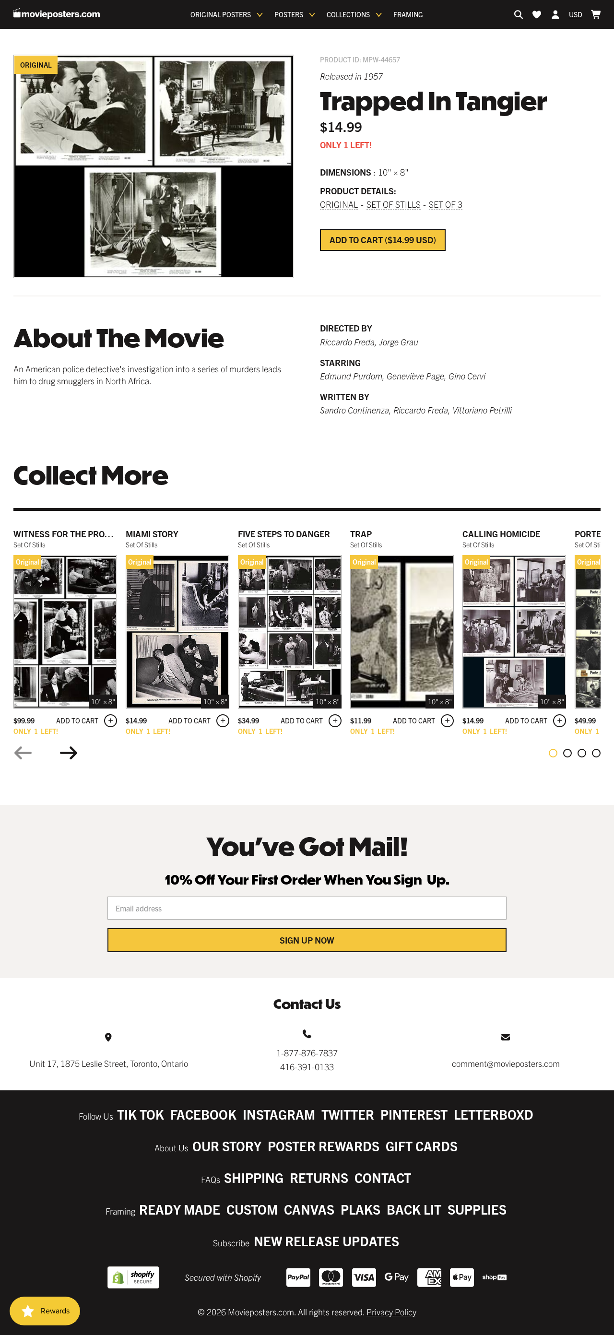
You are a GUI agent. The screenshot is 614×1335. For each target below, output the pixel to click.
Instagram (279, 1114)
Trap (361, 533)
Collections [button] (348, 14)
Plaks (360, 1209)
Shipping (253, 1177)
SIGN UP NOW (307, 939)
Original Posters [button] (220, 14)
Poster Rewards (323, 1145)
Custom (252, 1209)
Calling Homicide (501, 533)
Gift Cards (422, 1145)
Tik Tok (140, 1114)
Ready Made (179, 1209)
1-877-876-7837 (307, 1052)
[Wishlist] (537, 14)
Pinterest (414, 1114)
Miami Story (152, 533)
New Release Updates (326, 1240)
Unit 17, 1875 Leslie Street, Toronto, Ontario (108, 1063)
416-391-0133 (307, 1066)
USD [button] (575, 14)
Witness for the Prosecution (79, 533)
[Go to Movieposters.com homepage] (56, 13)
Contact (382, 1177)
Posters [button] (288, 14)
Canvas (309, 1209)
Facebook (203, 1114)
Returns (319, 1177)
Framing (408, 14)
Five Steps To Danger (284, 533)
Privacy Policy (391, 1311)
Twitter (347, 1114)
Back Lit (414, 1209)
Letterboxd (493, 1114)
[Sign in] (555, 14)
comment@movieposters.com (506, 1063)
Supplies (477, 1209)
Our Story (226, 1145)
